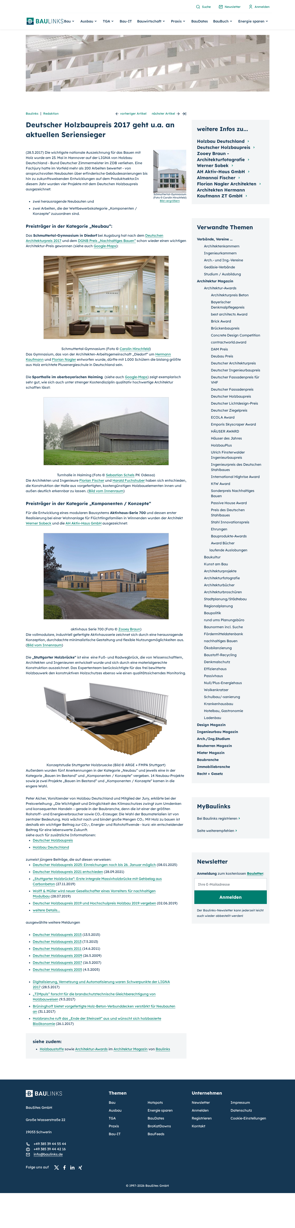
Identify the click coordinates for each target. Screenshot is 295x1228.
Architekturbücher (219, 585)
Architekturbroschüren (223, 592)
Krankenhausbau (218, 704)
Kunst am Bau (216, 564)
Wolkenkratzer (216, 690)
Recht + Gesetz (210, 773)
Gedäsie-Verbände (219, 267)
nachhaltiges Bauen (221, 641)
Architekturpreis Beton (230, 295)
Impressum (240, 1102)
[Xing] (81, 1167)
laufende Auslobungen (228, 550)
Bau (112, 1102)
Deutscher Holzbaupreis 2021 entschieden (68, 871)
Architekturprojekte (220, 571)
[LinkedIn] (74, 1167)
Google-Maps (105, 246)
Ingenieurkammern (220, 253)
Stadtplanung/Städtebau (225, 599)
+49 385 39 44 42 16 (50, 1149)
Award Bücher (223, 543)
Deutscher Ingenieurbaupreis (235, 370)
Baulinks (32, 114)
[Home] (65, 1096)
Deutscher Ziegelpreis (229, 410)
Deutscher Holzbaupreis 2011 (57, 948)
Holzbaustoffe (52, 1049)
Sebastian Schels (120, 475)
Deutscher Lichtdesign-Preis (234, 403)
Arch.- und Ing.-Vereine (223, 260)
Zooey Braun (129, 629)
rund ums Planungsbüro (224, 620)
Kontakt (198, 1126)
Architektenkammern (222, 246)
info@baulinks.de (48, 1154)
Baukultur (212, 557)
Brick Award (221, 321)
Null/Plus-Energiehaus (223, 683)
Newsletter (201, 1102)
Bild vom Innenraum (106, 491)
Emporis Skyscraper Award (233, 424)
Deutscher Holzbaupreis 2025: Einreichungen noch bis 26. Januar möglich (94, 864)
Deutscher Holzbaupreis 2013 (57, 941)
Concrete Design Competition (235, 335)
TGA (112, 1118)
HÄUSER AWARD (225, 431)
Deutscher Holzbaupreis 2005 (57, 969)
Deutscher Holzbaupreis (53, 840)
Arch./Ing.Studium (213, 738)
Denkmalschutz (217, 662)
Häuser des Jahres (226, 438)
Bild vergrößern (170, 200)
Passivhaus (213, 676)
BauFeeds (156, 1134)
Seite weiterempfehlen (215, 830)
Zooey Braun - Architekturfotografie (221, 156)
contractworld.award (228, 342)
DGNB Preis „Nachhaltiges (107, 240)
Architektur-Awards (91, 1049)
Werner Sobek (213, 165)
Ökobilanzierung (218, 648)
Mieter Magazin (210, 752)
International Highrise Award (235, 476)
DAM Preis (219, 349)
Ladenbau (212, 718)
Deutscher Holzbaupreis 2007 (57, 962)
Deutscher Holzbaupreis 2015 (57, 934)
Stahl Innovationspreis (230, 522)
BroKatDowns (159, 1126)
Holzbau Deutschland (51, 847)
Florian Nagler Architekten (227, 183)
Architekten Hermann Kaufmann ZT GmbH (221, 193)
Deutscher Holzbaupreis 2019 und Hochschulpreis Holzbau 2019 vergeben (94, 903)
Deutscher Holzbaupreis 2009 (57, 955)
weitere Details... (46, 910)
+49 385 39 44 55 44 (50, 1144)
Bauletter (255, 873)
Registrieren (202, 1118)
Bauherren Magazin (214, 745)
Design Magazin (211, 725)
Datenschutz (241, 1110)
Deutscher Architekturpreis (233, 363)
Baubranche (208, 759)
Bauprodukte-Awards (229, 536)
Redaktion (51, 114)
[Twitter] (58, 1167)
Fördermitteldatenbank (223, 634)
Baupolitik (212, 613)
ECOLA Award (223, 417)
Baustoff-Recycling (220, 655)
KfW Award (220, 483)
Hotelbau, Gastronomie (223, 711)
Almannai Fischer (217, 177)
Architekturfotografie (222, 578)
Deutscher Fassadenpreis (232, 389)
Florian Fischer (91, 480)
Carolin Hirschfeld (135, 349)
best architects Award (229, 314)
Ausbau (115, 1110)
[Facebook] (66, 1167)
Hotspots (155, 1102)
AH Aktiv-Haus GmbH (84, 523)
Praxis (114, 1126)
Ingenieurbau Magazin (217, 732)
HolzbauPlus (221, 445)
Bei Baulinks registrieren (217, 818)
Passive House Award (229, 503)
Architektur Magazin (131, 1049)
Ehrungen (219, 529)
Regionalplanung (218, 606)
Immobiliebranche (213, 766)
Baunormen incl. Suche (223, 627)
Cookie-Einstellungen (248, 1118)
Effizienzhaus (215, 669)
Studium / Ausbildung (222, 274)
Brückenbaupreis (225, 328)
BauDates (199, 21)
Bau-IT (126, 21)
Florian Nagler (64, 359)
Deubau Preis (222, 356)
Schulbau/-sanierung (222, 697)
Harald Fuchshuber (128, 480)
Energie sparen (160, 1110)
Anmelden (200, 1110)
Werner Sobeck (38, 523)
